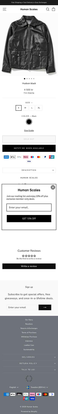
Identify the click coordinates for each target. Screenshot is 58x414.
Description (29, 170)
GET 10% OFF (29, 218)
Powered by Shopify (29, 411)
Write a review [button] (29, 266)
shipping (31, 93)
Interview (29, 341)
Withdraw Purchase (29, 337)
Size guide (29, 130)
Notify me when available (29, 148)
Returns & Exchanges (29, 328)
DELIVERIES (28, 357)
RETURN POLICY (28, 363)
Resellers (29, 324)
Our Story (29, 320)
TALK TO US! (28, 369)
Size (29, 103)
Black (29, 122)
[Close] (53, 187)
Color (29, 116)
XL (39, 108)
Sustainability (29, 349)
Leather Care (29, 345)
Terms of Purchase (29, 332)
